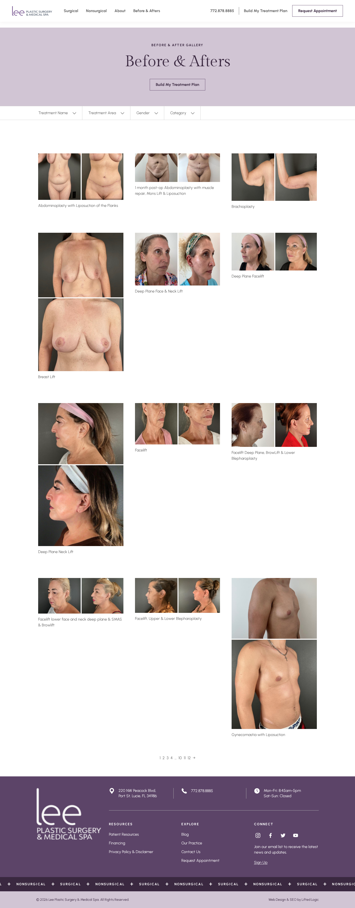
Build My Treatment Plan (265, 10)
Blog (185, 834)
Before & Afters (146, 10)
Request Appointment (200, 860)
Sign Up (261, 862)
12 (189, 758)
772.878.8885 (222, 10)
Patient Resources (124, 834)
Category (178, 113)
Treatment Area (102, 113)
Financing (117, 843)
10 (180, 758)
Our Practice (191, 843)
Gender (143, 113)
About (120, 10)
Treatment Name (53, 113)
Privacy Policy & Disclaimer (131, 851)
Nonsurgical (96, 10)
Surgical (71, 10)
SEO (293, 900)
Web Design (277, 900)
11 (185, 758)
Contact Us (190, 851)
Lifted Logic (310, 900)
